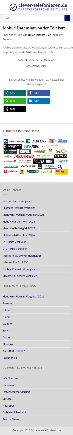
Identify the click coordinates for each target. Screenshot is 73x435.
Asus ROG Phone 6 (14, 350)
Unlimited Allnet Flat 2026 (19, 235)
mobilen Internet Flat (38, 34)
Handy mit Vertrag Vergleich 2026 (23, 214)
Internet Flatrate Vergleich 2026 (22, 255)
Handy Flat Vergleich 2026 (19, 221)
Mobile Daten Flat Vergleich (20, 269)
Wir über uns (10, 378)
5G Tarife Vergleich (14, 241)
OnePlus (8, 344)
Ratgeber (8, 405)
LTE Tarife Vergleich (15, 248)
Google (7, 323)
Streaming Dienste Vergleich (20, 275)
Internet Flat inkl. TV (15, 262)
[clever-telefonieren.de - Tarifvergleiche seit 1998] (39, 7)
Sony (6, 330)
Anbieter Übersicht (14, 412)
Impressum (9, 385)
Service (7, 398)
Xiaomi (7, 316)
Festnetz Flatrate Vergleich (19, 207)
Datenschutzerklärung (16, 391)
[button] (15, 93)
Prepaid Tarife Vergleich (17, 201)
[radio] (24, 72)
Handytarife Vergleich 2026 (19, 228)
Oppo (6, 337)
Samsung (8, 303)
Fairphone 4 (10, 357)
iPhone (7, 310)
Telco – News (11, 419)
